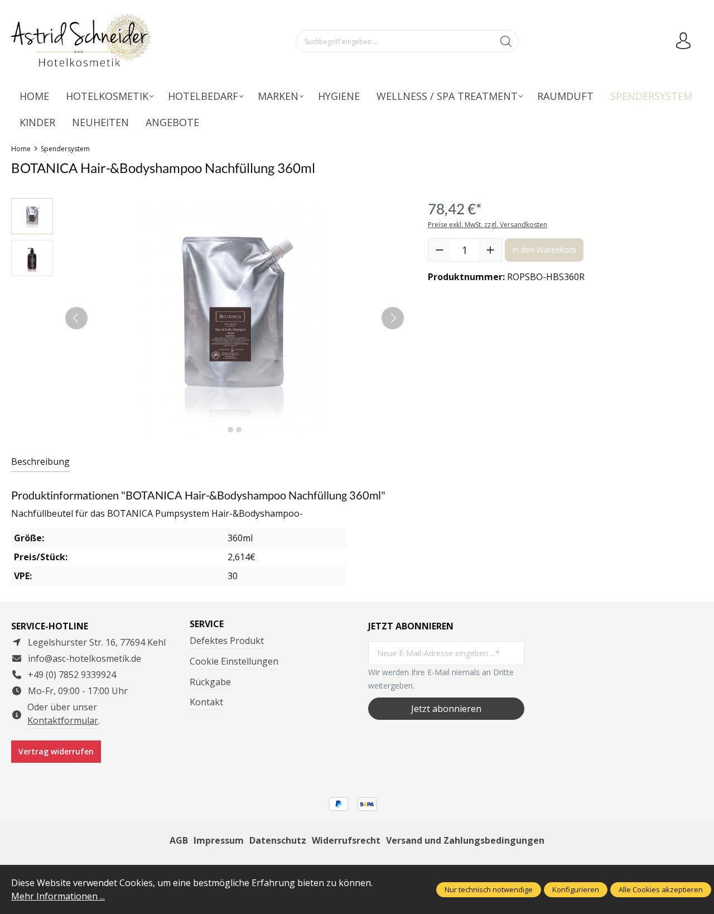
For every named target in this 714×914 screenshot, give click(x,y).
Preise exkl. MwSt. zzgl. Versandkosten (487, 224)
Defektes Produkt (227, 640)
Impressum (219, 840)
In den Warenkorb (544, 249)
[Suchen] (506, 41)
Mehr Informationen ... (58, 896)
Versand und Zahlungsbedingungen (465, 840)
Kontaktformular (62, 720)
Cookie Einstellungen (234, 661)
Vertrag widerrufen (56, 751)
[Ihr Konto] (683, 41)
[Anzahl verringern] (439, 250)
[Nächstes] (393, 318)
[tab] (40, 462)
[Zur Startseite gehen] (81, 41)
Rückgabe (210, 682)
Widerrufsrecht (346, 840)
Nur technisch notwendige (489, 889)
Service (207, 623)
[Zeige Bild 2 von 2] (239, 429)
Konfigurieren (575, 889)
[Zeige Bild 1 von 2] (230, 429)
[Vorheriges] (76, 318)
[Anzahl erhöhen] (490, 250)
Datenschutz (277, 840)
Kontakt (206, 702)
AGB (179, 840)
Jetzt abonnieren (446, 709)
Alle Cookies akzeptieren (661, 889)
